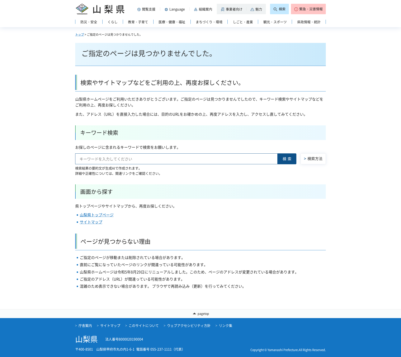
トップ (79, 34)
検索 (288, 159)
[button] (147, 9)
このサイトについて (144, 325)
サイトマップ (91, 222)
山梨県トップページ (97, 215)
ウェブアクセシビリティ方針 (189, 325)
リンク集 (225, 325)
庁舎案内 (85, 325)
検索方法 (314, 158)
